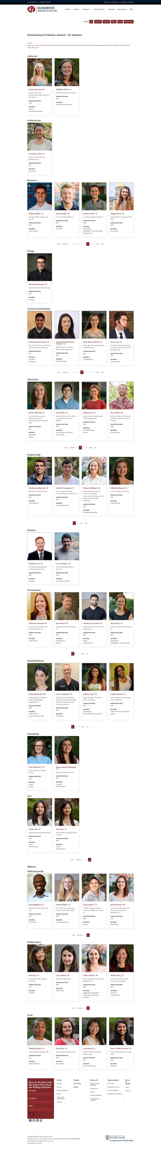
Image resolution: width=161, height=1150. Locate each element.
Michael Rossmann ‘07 (38, 284)
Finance (83, 45)
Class (120, 21)
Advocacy (30, 45)
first (58, 244)
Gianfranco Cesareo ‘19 (92, 623)
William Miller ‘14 (36, 213)
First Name (33, 1091)
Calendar (111, 9)
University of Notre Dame (44, 1136)
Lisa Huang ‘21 (89, 1048)
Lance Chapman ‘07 (64, 694)
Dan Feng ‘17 (34, 975)
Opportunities (98, 9)
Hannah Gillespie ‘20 (91, 488)
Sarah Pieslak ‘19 (63, 905)
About (67, 9)
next (97, 244)
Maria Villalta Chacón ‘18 (121, 1048)
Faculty (92, 1092)
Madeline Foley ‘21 (63, 89)
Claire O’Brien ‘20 (90, 975)
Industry (106, 21)
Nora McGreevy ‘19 (36, 767)
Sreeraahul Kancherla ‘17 (39, 342)
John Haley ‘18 (62, 413)
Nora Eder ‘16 (61, 1048)
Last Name (32, 1098)
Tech (37, 47)
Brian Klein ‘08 (117, 413)
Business (45, 45)
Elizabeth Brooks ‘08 (37, 694)
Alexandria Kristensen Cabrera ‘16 (65, 343)
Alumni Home (128, 21)
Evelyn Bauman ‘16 (36, 89)
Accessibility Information (34, 1143)
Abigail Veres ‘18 (117, 213)
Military (117, 45)
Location (98, 21)
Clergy (50, 45)
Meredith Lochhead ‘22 (92, 342)
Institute (59, 1083)
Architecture (37, 45)
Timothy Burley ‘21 (36, 1048)
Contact (59, 1087)
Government (90, 45)
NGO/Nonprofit (124, 45)
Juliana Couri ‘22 (90, 694)
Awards (59, 1094)
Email (31, 1106)
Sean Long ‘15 (116, 342)
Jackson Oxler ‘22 (90, 213)
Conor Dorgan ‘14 (63, 563)
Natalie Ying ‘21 (117, 975)
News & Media (122, 9)
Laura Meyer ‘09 (62, 975)
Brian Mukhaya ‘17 (36, 905)
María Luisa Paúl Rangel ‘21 (66, 768)
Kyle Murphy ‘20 (62, 213)
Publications (94, 1088)
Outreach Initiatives (62, 1090)
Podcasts (128, 1091)
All (91, 21)
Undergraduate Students (94, 1099)
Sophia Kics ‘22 (89, 413)
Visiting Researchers (113, 1087)
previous (64, 244)
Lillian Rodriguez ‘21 (119, 488)
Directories (77, 1083)
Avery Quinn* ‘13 (90, 905)
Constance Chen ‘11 (37, 154)
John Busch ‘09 (62, 623)
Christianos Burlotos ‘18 (38, 488)
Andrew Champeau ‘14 (65, 488)
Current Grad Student (59, 45)
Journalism (108, 45)
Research (86, 9)
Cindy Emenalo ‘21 (118, 694)
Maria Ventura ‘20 (118, 905)
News (127, 1087)
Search (131, 10)
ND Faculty (111, 1083)
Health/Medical (99, 45)
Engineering (77, 45)
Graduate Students (96, 1095)
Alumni (76, 1087)
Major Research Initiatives (94, 1084)
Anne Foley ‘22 (117, 623)
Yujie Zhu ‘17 (61, 829)
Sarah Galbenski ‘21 (37, 413)
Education (70, 45)
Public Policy (31, 47)
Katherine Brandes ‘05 (38, 623)
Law (113, 45)
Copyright (30, 1136)
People (76, 9)
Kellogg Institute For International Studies (39, 1139)
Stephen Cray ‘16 (35, 563)
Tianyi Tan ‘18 (34, 829)
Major (113, 21)
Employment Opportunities (61, 1098)
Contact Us (50, 1141)
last (102, 244)
